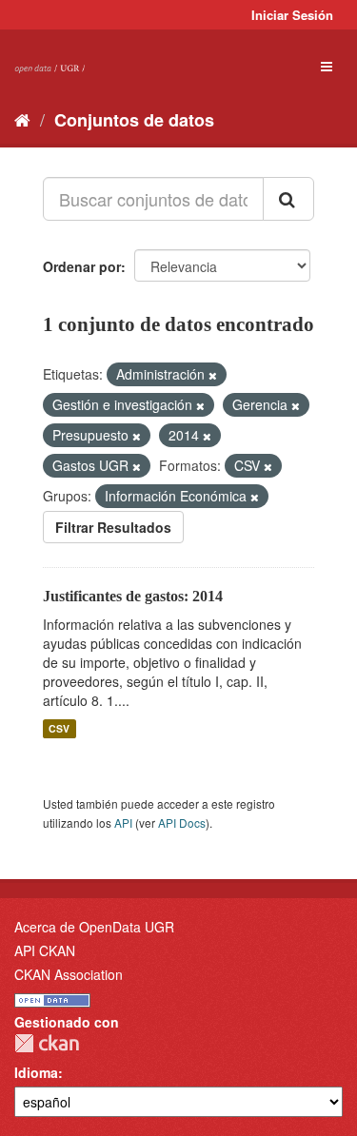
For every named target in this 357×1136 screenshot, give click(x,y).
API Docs (182, 822)
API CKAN (44, 950)
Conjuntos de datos (134, 120)
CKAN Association (68, 974)
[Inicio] (22, 119)
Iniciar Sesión (292, 15)
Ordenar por (82, 266)
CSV (59, 728)
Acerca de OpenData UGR (94, 926)
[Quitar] (212, 374)
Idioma (36, 1072)
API (123, 822)
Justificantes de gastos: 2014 (133, 596)
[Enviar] (288, 199)
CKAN (46, 1043)
